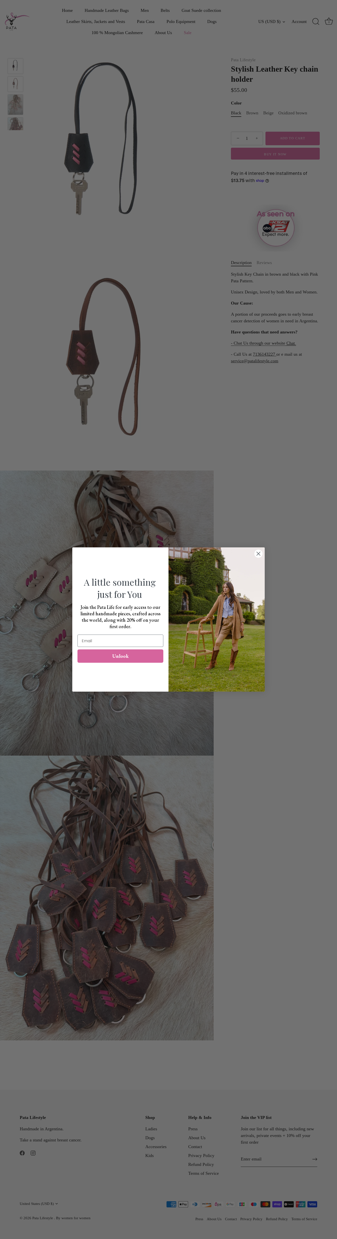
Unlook (120, 656)
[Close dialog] (258, 553)
